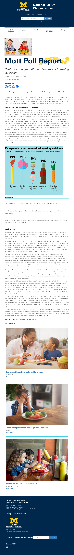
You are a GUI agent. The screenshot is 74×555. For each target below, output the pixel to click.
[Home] (37, 6)
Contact (39, 14)
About (33, 14)
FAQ (45, 14)
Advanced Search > (37, 22)
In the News (37, 30)
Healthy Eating (31, 319)
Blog (63, 30)
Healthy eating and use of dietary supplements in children (27, 428)
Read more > (10, 377)
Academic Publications (50, 31)
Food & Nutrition (20, 319)
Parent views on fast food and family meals (22, 483)
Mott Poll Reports (11, 31)
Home (28, 14)
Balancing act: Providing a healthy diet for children (24, 372)
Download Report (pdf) (12, 79)
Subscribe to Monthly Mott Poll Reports (19, 537)
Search (49, 18)
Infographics (24, 30)
